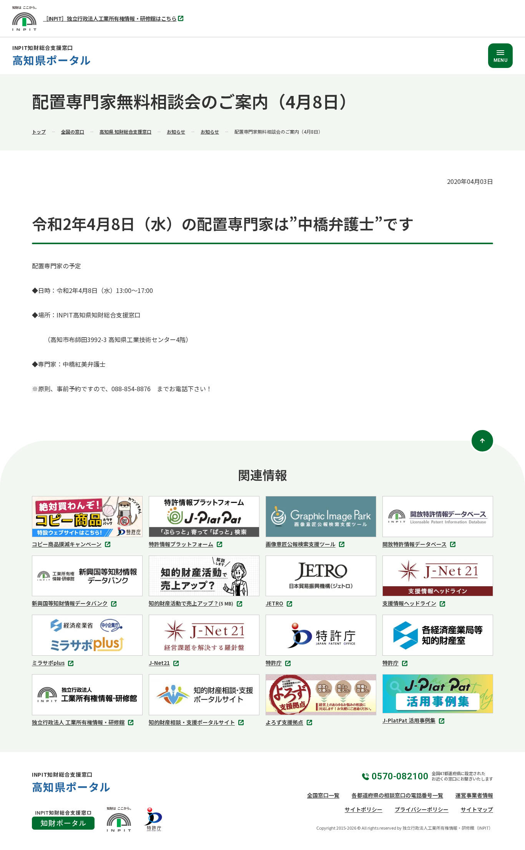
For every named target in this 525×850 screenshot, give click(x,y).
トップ (39, 131)
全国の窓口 (72, 131)
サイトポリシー (363, 809)
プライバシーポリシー (422, 809)
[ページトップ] (482, 440)
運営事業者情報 (474, 795)
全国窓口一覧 (323, 795)
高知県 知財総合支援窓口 (125, 131)
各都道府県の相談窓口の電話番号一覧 (397, 795)
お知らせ (176, 131)
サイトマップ (477, 809)
